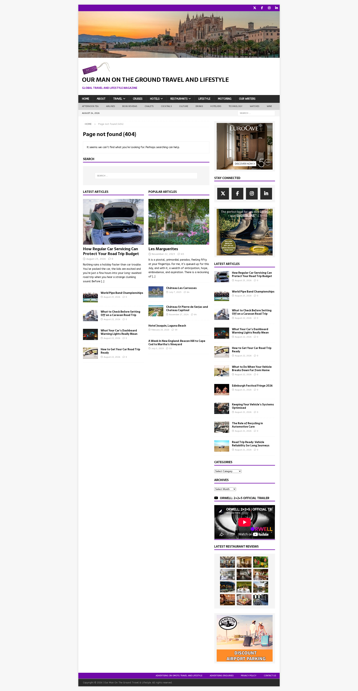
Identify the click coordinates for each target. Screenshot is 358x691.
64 (188, 292)
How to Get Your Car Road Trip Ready (120, 351)
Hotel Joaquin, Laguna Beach (167, 326)
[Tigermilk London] (227, 599)
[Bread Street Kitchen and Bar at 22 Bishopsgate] (244, 574)
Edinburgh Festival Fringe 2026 (252, 386)
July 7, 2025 (175, 292)
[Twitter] (254, 8)
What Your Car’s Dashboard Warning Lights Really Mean (119, 332)
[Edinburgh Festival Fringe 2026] (221, 389)
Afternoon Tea (90, 106)
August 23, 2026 (96, 258)
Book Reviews (129, 106)
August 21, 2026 (243, 390)
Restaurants (179, 98)
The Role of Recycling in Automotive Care (247, 425)
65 (182, 254)
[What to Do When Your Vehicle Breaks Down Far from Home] (221, 370)
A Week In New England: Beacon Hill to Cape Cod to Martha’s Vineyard (176, 342)
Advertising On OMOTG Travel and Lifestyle (179, 675)
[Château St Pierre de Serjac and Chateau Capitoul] (155, 310)
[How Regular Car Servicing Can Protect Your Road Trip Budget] (113, 222)
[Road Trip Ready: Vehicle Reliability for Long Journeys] (221, 446)
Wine (269, 106)
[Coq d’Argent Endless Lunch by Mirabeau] (244, 587)
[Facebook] (262, 8)
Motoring (224, 98)
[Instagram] (269, 8)
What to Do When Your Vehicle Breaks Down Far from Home (252, 368)
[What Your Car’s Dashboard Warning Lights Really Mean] (90, 334)
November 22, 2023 (163, 254)
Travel (117, 98)
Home (85, 98)
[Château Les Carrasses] (155, 292)
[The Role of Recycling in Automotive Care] (221, 427)
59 (176, 330)
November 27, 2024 (179, 314)
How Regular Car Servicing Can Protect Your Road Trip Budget (111, 251)
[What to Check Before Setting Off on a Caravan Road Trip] (90, 315)
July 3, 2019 (157, 348)
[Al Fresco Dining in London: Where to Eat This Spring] (260, 599)
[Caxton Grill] (227, 562)
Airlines (110, 106)
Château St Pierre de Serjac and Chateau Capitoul (187, 308)
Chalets (149, 106)
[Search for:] (256, 113)
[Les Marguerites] (178, 222)
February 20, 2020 (160, 330)
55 (170, 348)
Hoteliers (215, 106)
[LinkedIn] (276, 8)
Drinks (199, 106)
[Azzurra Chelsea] (227, 587)
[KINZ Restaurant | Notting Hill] (244, 562)
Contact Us (270, 675)
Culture (183, 106)
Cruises (137, 98)
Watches (254, 106)
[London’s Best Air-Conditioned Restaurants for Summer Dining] (227, 574)
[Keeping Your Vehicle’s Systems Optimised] (221, 408)
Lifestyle (204, 98)
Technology (235, 106)
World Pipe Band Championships (122, 293)
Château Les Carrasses (181, 288)
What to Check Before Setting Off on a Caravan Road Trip (120, 313)
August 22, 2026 (112, 319)
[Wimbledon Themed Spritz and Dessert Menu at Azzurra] (260, 562)
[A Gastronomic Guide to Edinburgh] (260, 587)
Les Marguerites (163, 249)
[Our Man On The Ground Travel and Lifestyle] (179, 55)
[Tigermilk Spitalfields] (260, 574)
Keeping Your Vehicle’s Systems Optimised (253, 406)
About (101, 98)
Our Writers (247, 98)
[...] (102, 281)
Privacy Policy (248, 675)
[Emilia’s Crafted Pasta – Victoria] (244, 599)
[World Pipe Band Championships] (90, 296)
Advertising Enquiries (221, 675)
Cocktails (166, 106)
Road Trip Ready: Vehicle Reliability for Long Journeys (250, 444)
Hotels (155, 98)
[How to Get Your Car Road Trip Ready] (90, 353)
